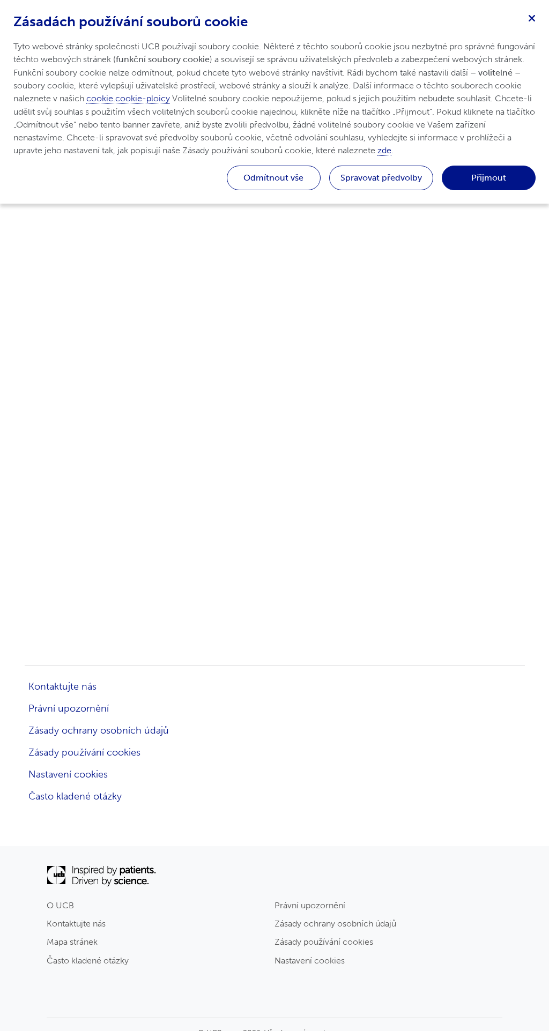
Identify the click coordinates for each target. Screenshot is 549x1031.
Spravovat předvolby (381, 178)
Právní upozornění (309, 905)
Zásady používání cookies (323, 942)
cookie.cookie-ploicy (128, 98)
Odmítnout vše (273, 178)
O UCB (60, 905)
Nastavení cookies (309, 960)
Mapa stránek (72, 942)
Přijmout (488, 178)
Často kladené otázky (88, 960)
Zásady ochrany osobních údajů (335, 923)
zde (384, 150)
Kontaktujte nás (76, 923)
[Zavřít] (531, 17)
